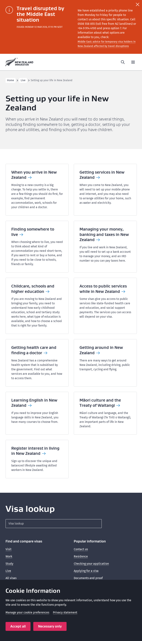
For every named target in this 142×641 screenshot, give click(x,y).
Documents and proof (88, 578)
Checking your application (91, 563)
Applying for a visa (86, 571)
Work (9, 556)
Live (23, 80)
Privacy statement (65, 612)
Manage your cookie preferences (27, 612)
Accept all (18, 626)
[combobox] (54, 523)
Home (10, 80)
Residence (81, 556)
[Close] (137, 4)
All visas (11, 578)
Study (9, 563)
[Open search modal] (122, 62)
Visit (8, 549)
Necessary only (50, 626)
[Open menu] (133, 62)
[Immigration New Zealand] (19, 62)
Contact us (81, 549)
